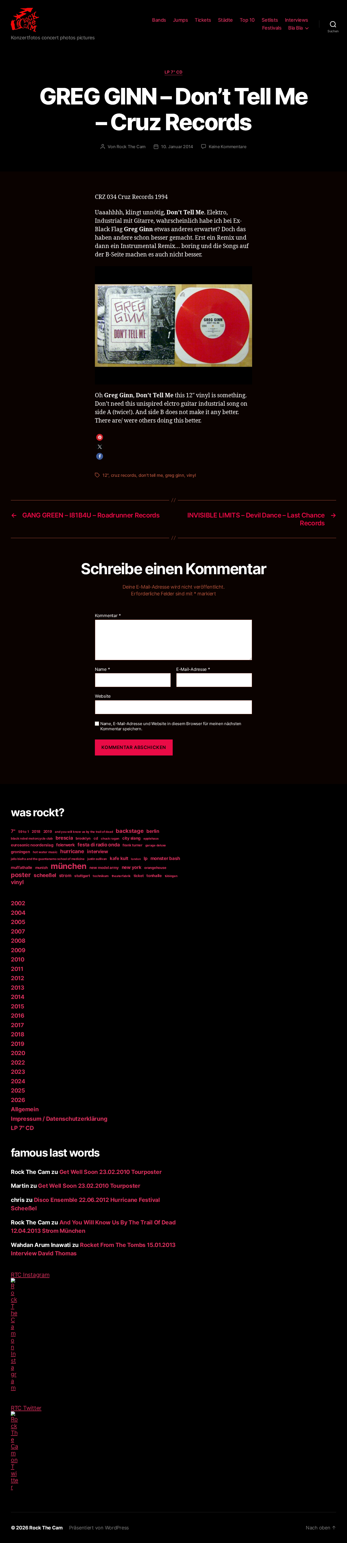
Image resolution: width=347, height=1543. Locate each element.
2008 (18, 940)
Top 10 (247, 20)
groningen (20, 851)
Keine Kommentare (227, 146)
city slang (131, 838)
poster (21, 875)
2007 (18, 931)
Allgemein (25, 1109)
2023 (18, 1071)
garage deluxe (155, 845)
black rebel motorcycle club (32, 838)
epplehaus (151, 838)
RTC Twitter (26, 1408)
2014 (17, 996)
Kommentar (108, 615)
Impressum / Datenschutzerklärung (59, 1118)
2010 (17, 959)
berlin (152, 831)
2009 (18, 950)
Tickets (203, 20)
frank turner (132, 845)
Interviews (296, 20)
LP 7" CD (173, 72)
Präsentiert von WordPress (99, 1528)
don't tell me (151, 475)
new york (132, 867)
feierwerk (65, 844)
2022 (18, 1062)
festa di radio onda (99, 844)
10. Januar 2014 (177, 146)
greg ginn (174, 475)
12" (105, 475)
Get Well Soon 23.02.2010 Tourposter (110, 1172)
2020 (18, 1053)
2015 (17, 1006)
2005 (18, 922)
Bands (159, 20)
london (136, 859)
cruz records (123, 475)
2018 (36, 831)
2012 (17, 978)
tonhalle (154, 875)
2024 (18, 1081)
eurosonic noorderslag (32, 845)
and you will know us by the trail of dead (84, 832)
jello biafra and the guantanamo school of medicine (48, 859)
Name (102, 669)
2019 (47, 831)
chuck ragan (110, 838)
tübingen (171, 876)
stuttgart (82, 876)
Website (103, 696)
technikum (101, 876)
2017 (17, 1025)
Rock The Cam (131, 146)
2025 (18, 1090)
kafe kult (119, 858)
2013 (17, 987)
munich (41, 867)
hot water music (45, 852)
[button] (99, 437)
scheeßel (45, 875)
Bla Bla (295, 28)
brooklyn (83, 838)
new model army (104, 867)
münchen (68, 866)
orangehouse (155, 867)
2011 (17, 969)
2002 (18, 903)
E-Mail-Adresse (193, 669)
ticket (138, 876)
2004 (18, 912)
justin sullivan (97, 859)
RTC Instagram (30, 1274)
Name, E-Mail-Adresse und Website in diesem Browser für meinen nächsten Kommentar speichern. (170, 726)
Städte (225, 20)
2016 (17, 1015)
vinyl (191, 475)
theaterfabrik (121, 876)
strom (65, 875)
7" (13, 831)
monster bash (165, 858)
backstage (130, 831)
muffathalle (21, 867)
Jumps (180, 20)
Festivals (272, 28)
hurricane (72, 851)
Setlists (270, 20)
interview (97, 851)
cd (96, 838)
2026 (18, 1100)
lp (145, 858)
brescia (64, 838)
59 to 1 (23, 832)
